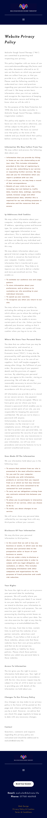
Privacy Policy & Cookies (23, 809)
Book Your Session (23, 784)
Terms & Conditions (23, 812)
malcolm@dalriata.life (27, 792)
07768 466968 (28, 796)
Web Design (23, 806)
